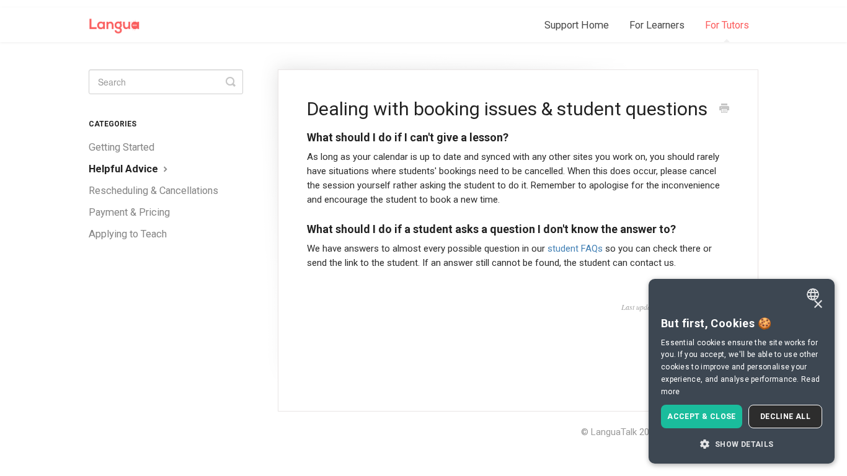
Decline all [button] (785, 416)
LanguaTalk (614, 432)
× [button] (817, 304)
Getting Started (121, 147)
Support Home (576, 25)
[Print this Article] (724, 110)
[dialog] (742, 371)
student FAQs (575, 248)
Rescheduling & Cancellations (153, 190)
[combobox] (814, 294)
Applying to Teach (128, 234)
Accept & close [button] (701, 416)
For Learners (657, 25)
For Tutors (727, 25)
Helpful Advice (125, 169)
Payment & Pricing (129, 212)
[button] (741, 443)
